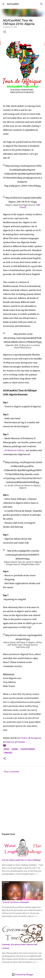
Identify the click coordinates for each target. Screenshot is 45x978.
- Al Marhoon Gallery (13, 450)
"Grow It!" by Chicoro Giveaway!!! (15, 902)
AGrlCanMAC (13, 4)
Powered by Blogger (24, 974)
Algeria (15, 749)
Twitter (24, 738)
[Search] (41, 4)
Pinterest (9, 742)
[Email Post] (4, 746)
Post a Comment (11, 771)
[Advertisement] (22, 802)
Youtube (21, 742)
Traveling (8, 753)
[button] (4, 32)
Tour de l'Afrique (28, 749)
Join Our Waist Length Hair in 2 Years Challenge (21, 860)
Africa (6, 749)
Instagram (36, 738)
